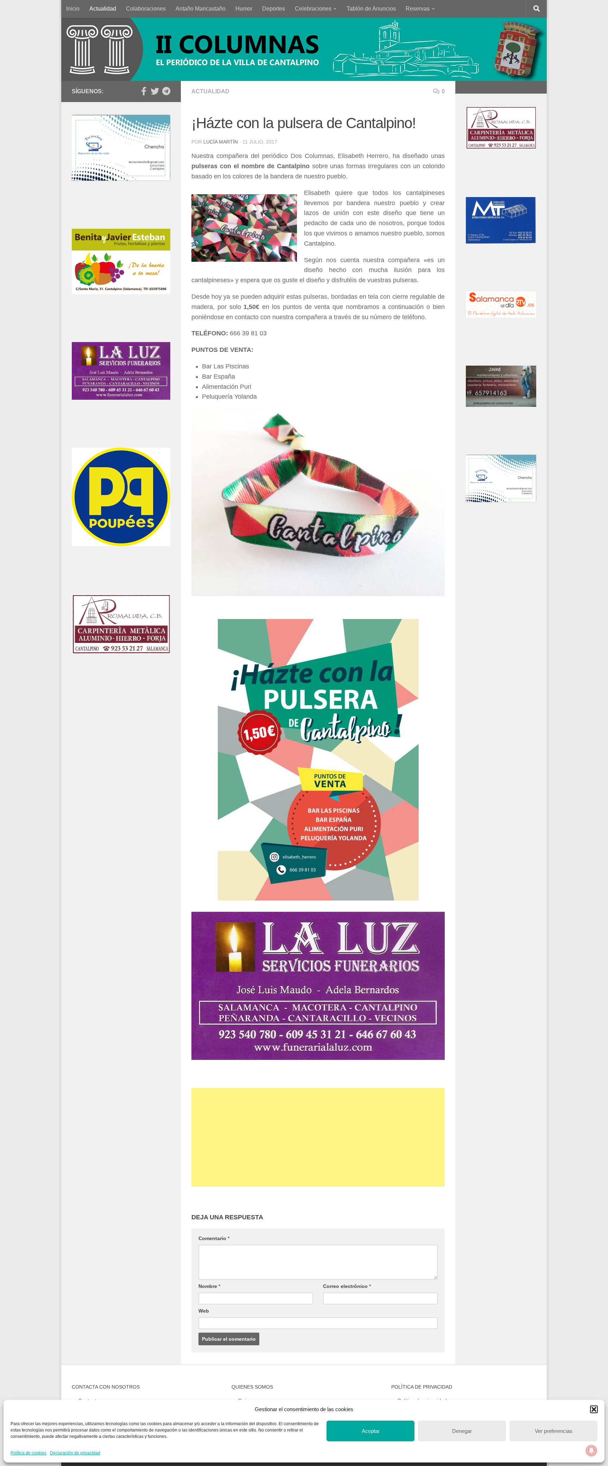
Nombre (209, 1286)
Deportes (273, 9)
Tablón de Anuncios (371, 9)
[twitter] (155, 91)
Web (203, 1311)
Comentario (213, 1238)
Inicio (73, 9)
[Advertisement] (318, 1137)
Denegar (462, 1431)
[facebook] (143, 91)
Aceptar (371, 1431)
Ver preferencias (553, 1431)
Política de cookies (28, 1453)
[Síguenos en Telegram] (166, 91)
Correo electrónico (347, 1286)
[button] (593, 1409)
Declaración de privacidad (75, 1453)
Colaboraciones (146, 9)
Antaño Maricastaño (201, 9)
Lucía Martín (220, 142)
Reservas (418, 9)
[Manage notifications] (591, 1450)
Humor (243, 9)
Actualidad (102, 9)
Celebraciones (313, 9)
